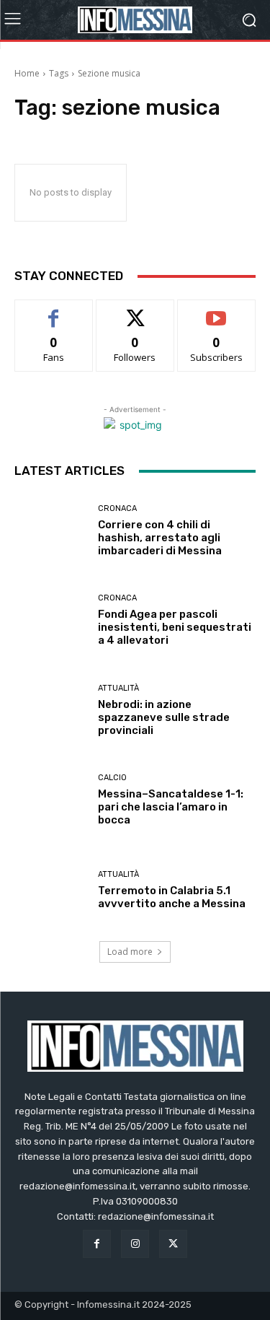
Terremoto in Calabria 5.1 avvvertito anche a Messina (172, 897)
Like (53, 310)
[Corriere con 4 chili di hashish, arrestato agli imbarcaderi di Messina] (50, 530)
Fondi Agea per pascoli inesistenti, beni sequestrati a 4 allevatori (174, 627)
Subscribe (216, 310)
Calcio (112, 778)
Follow (135, 310)
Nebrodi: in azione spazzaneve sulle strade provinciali (164, 717)
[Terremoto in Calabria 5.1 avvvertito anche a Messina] (50, 890)
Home (27, 73)
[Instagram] (135, 1244)
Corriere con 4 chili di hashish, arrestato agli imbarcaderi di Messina (160, 537)
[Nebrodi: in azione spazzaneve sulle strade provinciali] (50, 710)
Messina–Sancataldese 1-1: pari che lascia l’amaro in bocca (170, 806)
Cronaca (117, 508)
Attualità (118, 688)
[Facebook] (97, 1244)
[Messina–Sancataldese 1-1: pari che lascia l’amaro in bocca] (50, 800)
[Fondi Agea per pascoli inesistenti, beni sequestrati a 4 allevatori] (50, 621)
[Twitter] (173, 1244)
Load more (130, 951)
